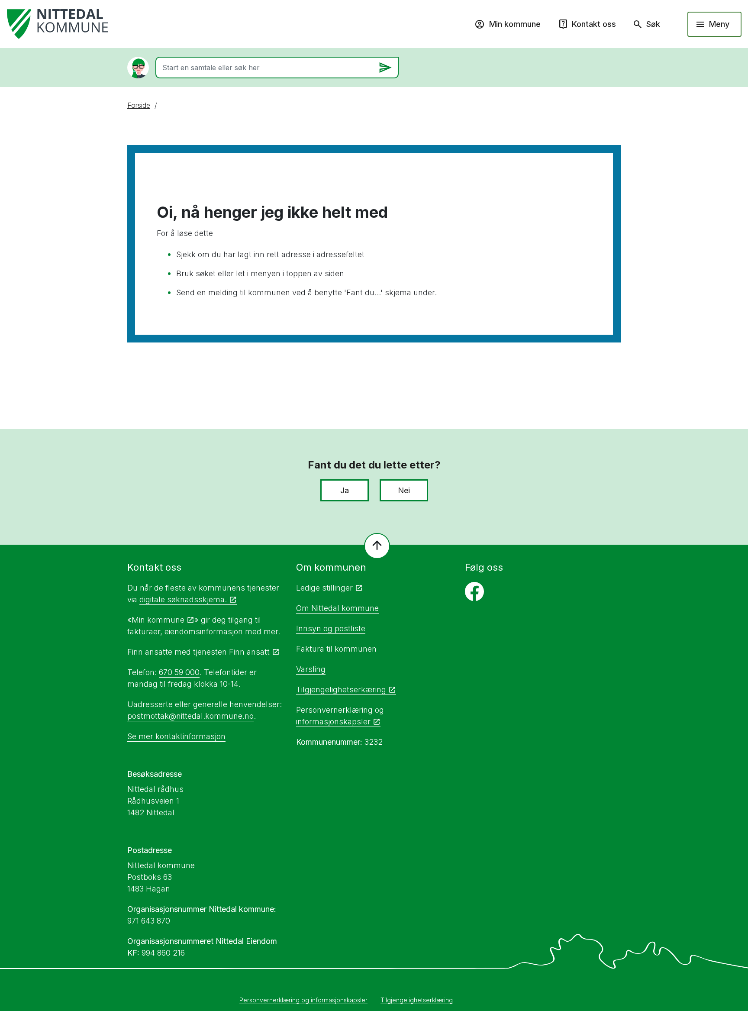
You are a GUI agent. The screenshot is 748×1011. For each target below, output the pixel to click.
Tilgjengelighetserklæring (416, 1000)
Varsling (311, 669)
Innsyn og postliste (330, 628)
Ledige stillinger (324, 587)
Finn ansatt (249, 651)
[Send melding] (385, 67)
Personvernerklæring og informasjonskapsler (303, 1000)
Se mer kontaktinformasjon (176, 736)
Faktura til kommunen (336, 648)
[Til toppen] (377, 546)
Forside (138, 105)
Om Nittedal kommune (337, 608)
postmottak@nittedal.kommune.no (190, 715)
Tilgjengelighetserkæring (341, 689)
